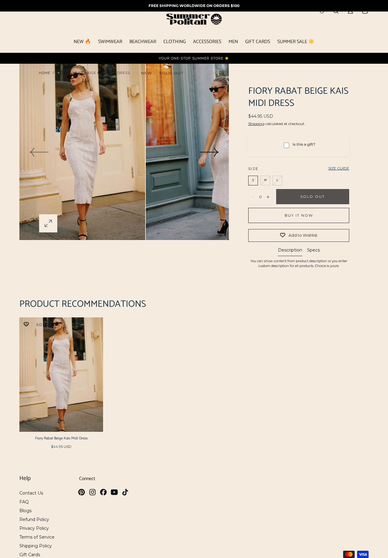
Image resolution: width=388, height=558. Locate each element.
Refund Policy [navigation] (34, 519)
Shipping (256, 123)
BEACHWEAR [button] (142, 42)
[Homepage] (194, 20)
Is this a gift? (304, 144)
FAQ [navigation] (24, 502)
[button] (48, 223)
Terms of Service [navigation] (37, 537)
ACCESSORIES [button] (207, 42)
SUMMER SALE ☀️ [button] (295, 42)
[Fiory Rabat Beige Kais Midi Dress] (61, 374)
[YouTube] (114, 492)
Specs (313, 250)
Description (290, 250)
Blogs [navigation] (25, 510)
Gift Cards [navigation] (29, 554)
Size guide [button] (338, 168)
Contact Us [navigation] (31, 493)
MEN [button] (233, 42)
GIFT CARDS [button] (257, 42)
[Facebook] (103, 492)
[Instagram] (92, 492)
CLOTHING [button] (174, 42)
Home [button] (44, 73)
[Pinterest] (81, 492)
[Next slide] (209, 152)
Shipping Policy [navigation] (35, 546)
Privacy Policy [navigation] (34, 528)
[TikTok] (125, 492)
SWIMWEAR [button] (110, 42)
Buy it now (299, 215)
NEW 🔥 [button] (82, 42)
